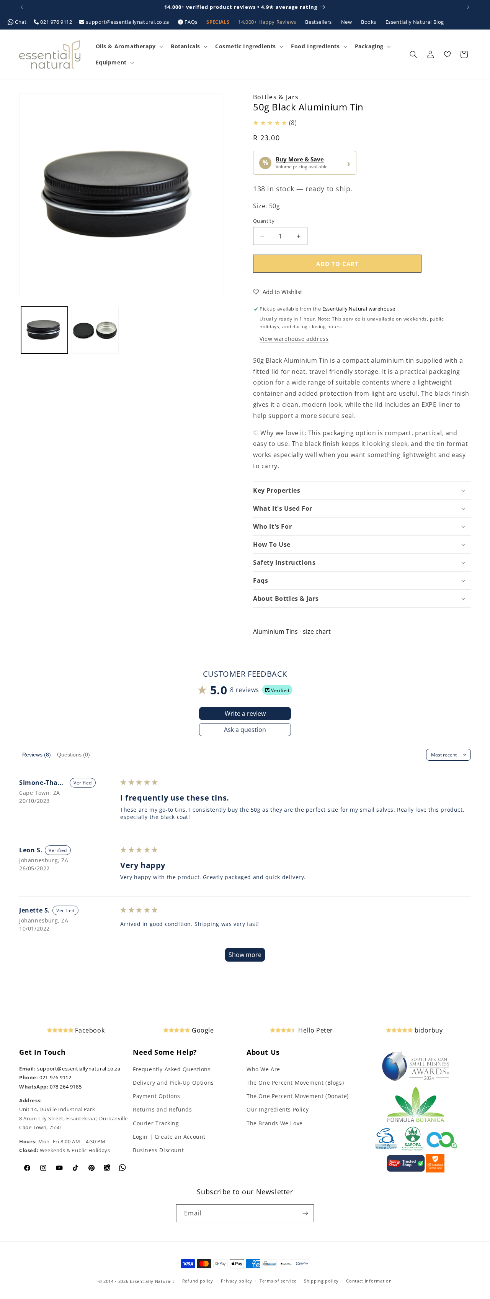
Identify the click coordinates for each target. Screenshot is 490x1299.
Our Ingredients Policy (278, 1109)
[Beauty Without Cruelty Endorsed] (386, 1149)
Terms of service (278, 1281)
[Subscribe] (305, 1213)
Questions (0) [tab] (73, 754)
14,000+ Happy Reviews (267, 21)
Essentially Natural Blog (414, 21)
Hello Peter (315, 1030)
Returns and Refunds (162, 1109)
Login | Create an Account (169, 1136)
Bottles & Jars (276, 97)
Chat (21, 21)
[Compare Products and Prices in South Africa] (406, 1170)
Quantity (263, 220)
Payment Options (156, 1096)
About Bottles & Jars (286, 598)
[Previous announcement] (21, 7)
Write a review (245, 713)
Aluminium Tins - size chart (292, 631)
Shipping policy (321, 1281)
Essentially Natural (151, 1281)
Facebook (89, 1030)
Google (202, 1030)
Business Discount (158, 1150)
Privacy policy (236, 1281)
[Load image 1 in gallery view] (44, 330)
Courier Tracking (156, 1123)
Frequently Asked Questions (172, 1069)
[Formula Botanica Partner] (415, 1121)
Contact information (369, 1281)
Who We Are (263, 1069)
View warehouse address (294, 338)
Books (369, 21)
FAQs (191, 21)
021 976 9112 (56, 21)
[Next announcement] (468, 7)
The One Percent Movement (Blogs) (295, 1082)
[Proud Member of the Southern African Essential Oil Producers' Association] (412, 1149)
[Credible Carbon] (441, 1149)
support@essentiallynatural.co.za (127, 21)
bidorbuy (428, 1030)
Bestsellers (319, 21)
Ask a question (245, 729)
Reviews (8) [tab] (36, 754)
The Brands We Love (275, 1123)
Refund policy (197, 1281)
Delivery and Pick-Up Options (173, 1082)
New (347, 21)
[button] (128, 46)
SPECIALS (218, 21)
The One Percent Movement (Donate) (298, 1096)
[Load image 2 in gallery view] (95, 330)
